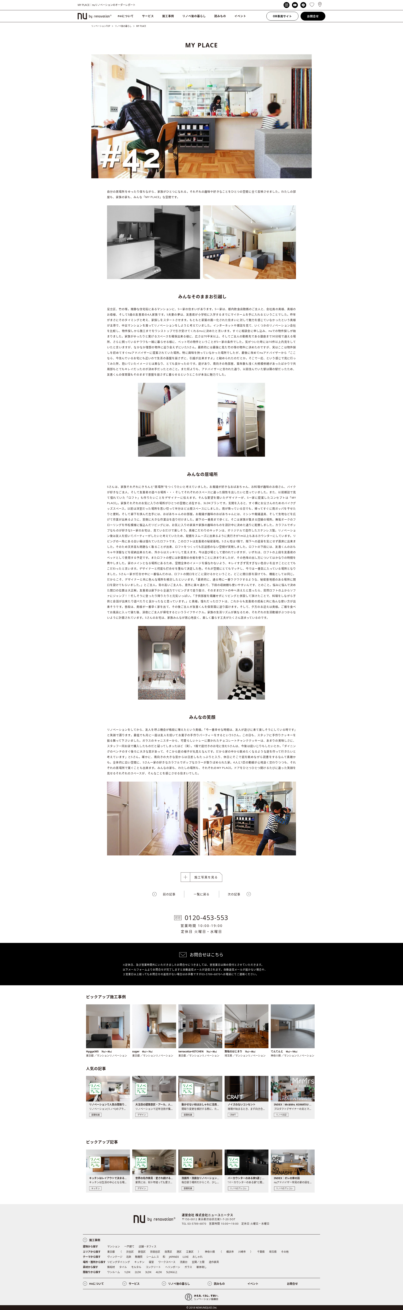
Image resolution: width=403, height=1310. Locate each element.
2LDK (138, 1272)
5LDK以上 (171, 1272)
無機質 (139, 1257)
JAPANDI (174, 1257)
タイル (123, 1267)
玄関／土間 (198, 1262)
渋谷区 (130, 1252)
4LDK (159, 1272)
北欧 (128, 1257)
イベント (240, 16)
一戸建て (129, 1246)
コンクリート (153, 1267)
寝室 (151, 1262)
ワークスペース (166, 1262)
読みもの (220, 16)
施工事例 (168, 16)
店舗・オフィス (147, 1246)
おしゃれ (197, 1257)
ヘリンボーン (172, 1267)
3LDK (148, 1272)
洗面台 (183, 1262)
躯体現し (201, 1267)
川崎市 (242, 1252)
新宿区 (142, 1252)
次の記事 (234, 894)
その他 (285, 1252)
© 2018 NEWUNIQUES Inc (201, 1307)
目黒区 (168, 1252)
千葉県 (261, 1252)
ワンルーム (113, 1272)
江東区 (190, 1252)
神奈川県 (210, 1252)
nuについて (126, 16)
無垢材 (111, 1267)
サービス (148, 16)
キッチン (139, 1262)
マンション (113, 1246)
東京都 (111, 1252)
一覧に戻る (201, 894)
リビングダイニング (118, 1262)
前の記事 (169, 894)
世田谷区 (155, 1252)
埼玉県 (273, 1252)
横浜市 (230, 1252)
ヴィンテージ (114, 1257)
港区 (179, 1252)
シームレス (152, 1257)
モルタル (136, 1267)
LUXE (186, 1257)
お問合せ (313, 16)
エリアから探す (92, 1252)
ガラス (188, 1267)
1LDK (127, 1272)
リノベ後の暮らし (194, 16)
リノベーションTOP (100, 26)
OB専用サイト (282, 16)
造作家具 (214, 1262)
